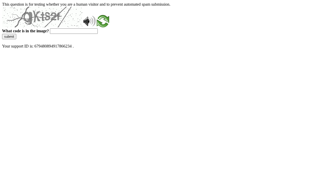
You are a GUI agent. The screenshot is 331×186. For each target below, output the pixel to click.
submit (9, 36)
